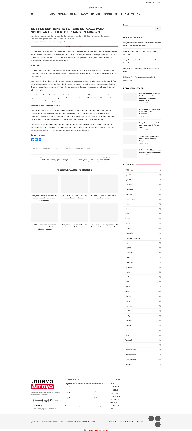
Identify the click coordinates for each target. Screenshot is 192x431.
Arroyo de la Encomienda (41, 148)
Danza (143, 223)
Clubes (143, 209)
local (89, 148)
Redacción (42, 42)
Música (143, 286)
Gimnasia (143, 267)
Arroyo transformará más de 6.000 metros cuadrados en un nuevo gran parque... (44, 198)
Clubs (143, 213)
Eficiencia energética (143, 238)
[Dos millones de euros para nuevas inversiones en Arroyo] (104, 184)
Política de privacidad (127, 421)
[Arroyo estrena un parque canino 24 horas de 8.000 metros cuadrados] (104, 212)
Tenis (143, 335)
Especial (143, 248)
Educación (143, 233)
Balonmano (143, 194)
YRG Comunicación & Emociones (84, 422)
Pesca (143, 301)
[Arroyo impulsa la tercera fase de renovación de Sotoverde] (74, 212)
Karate (143, 272)
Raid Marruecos (143, 311)
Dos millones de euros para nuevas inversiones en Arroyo (149, 139)
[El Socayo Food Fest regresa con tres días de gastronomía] (130, 153)
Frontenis (143, 252)
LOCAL (52, 14)
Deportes (143, 228)
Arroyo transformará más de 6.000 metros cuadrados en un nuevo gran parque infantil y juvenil (149, 97)
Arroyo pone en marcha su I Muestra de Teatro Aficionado (149, 111)
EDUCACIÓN (95, 14)
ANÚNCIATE (129, 14)
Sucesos (143, 325)
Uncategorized (143, 359)
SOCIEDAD (74, 14)
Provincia (143, 306)
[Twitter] (34, 2)
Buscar (126, 25)
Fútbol (143, 257)
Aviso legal (112, 421)
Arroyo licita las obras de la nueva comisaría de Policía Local (149, 125)
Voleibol (143, 364)
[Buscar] (158, 28)
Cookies (140, 421)
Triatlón (143, 345)
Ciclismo (143, 204)
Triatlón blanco (143, 350)
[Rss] (42, 2)
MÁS (139, 14)
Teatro (143, 330)
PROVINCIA (62, 14)
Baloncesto (143, 189)
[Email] (39, 2)
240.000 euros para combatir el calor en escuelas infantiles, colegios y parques (44, 227)
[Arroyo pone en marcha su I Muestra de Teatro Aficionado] (130, 112)
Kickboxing (143, 277)
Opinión (143, 291)
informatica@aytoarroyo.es (53, 101)
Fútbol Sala (143, 262)
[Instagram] (37, 2)
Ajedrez (143, 175)
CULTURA (84, 14)
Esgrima (143, 243)
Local (32, 25)
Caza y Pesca (143, 199)
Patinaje (143, 296)
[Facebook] (31, 2)
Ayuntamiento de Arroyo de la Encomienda (68, 148)
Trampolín (143, 340)
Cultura (143, 218)
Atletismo (143, 184)
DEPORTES (108, 14)
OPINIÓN (118, 14)
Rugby (143, 316)
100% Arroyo (143, 170)
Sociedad (143, 320)
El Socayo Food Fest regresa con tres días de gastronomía (150, 151)
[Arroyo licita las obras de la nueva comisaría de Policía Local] (74, 184)
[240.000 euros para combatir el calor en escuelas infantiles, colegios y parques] (44, 212)
